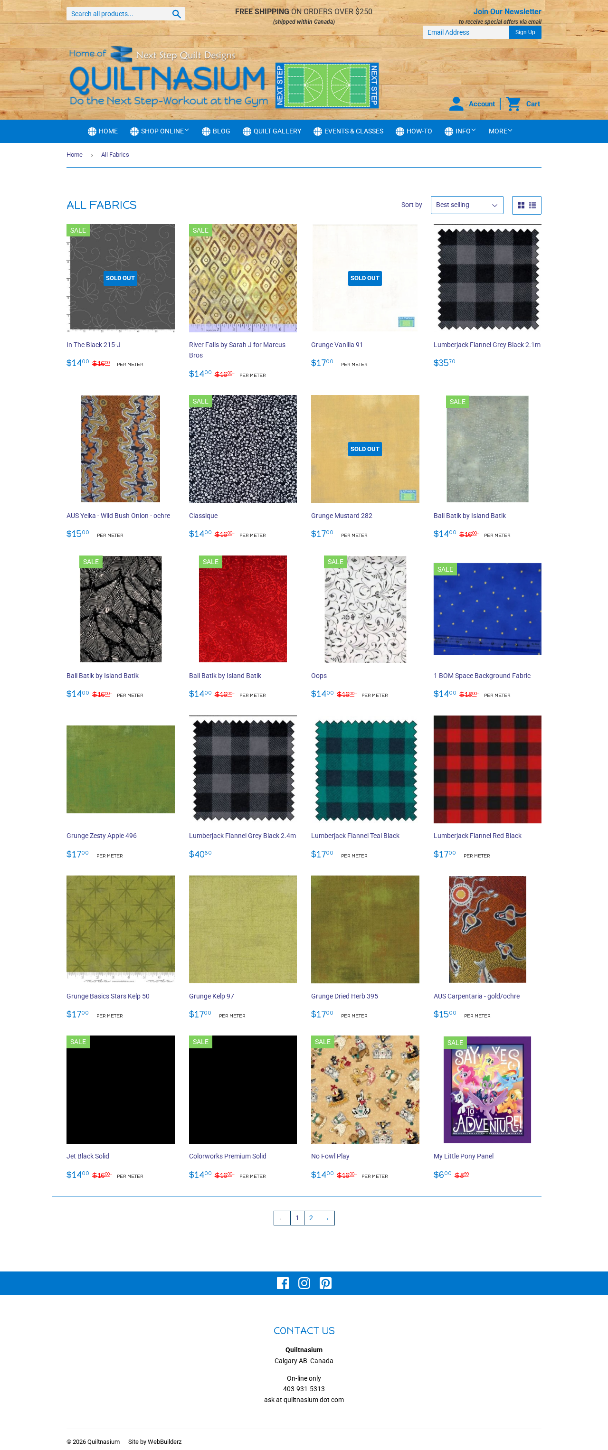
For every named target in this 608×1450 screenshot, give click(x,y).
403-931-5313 (304, 1389)
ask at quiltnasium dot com (304, 1399)
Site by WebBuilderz (154, 1441)
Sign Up (525, 32)
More (498, 131)
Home (74, 154)
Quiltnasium (103, 1441)
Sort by (411, 204)
